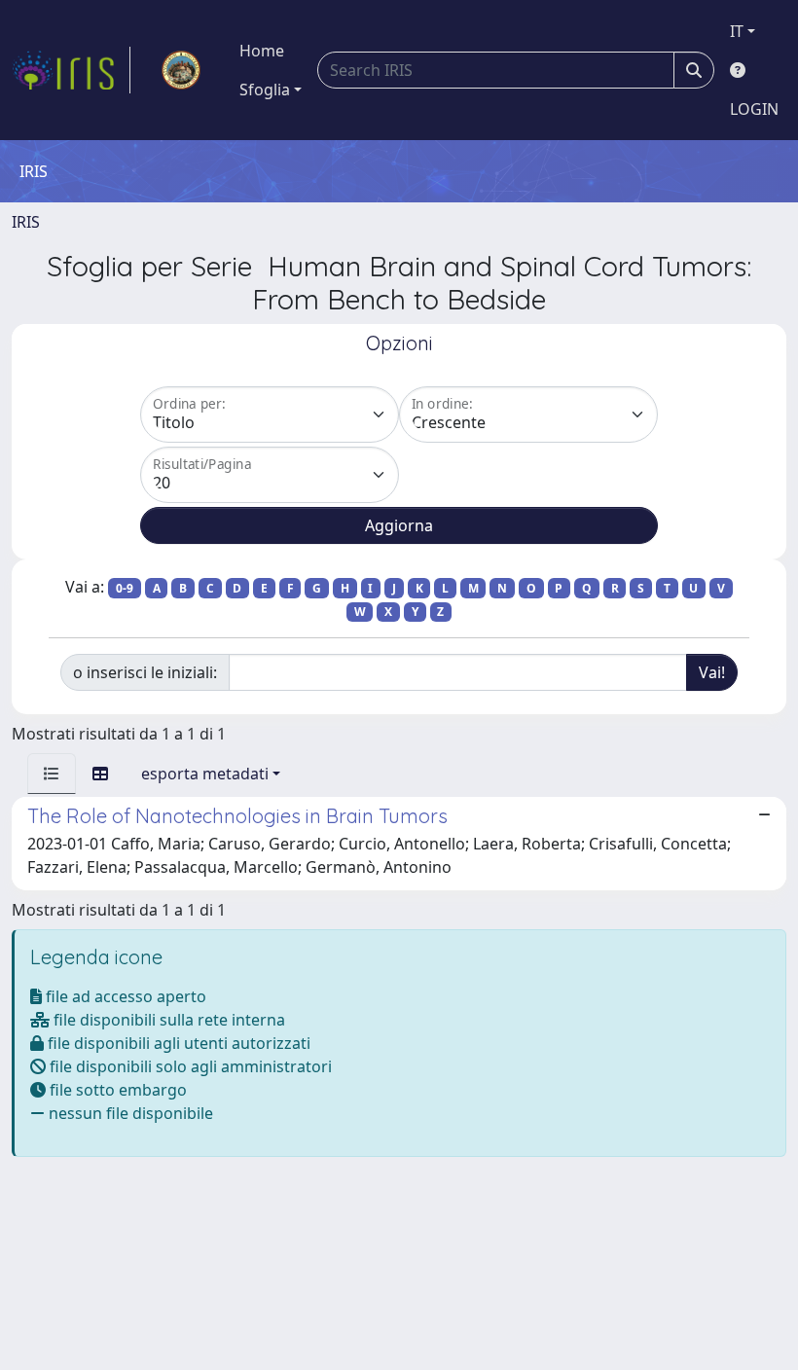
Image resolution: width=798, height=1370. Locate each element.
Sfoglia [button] (264, 89)
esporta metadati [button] (205, 773)
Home (261, 50)
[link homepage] (71, 70)
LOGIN (754, 109)
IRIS (26, 222)
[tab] (51, 773)
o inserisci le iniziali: (145, 672)
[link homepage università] (181, 70)
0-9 (124, 588)
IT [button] (737, 31)
